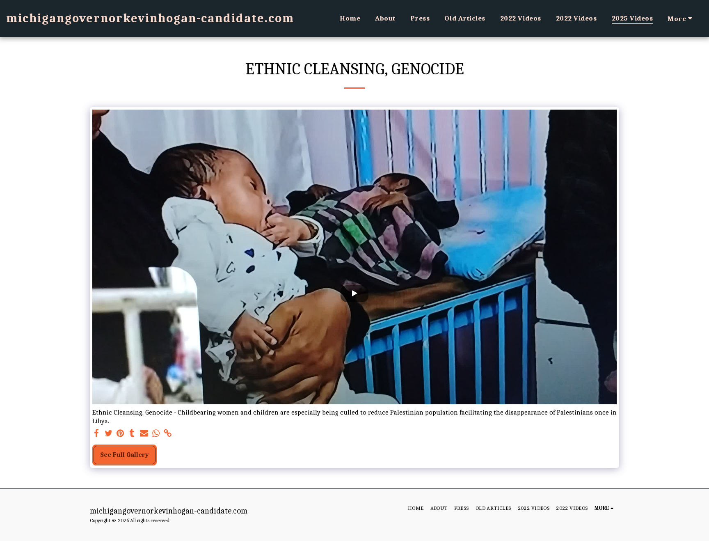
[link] (167, 433)
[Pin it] (120, 433)
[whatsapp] (155, 433)
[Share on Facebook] (96, 433)
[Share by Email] (144, 433)
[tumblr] (132, 433)
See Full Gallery (124, 454)
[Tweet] (108, 433)
